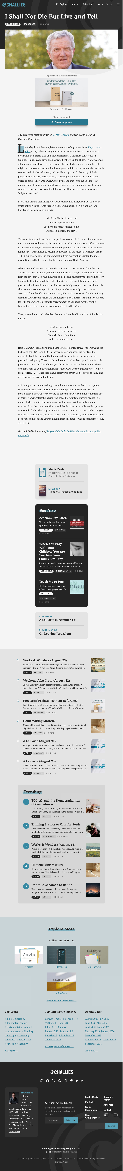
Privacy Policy (61, 1162)
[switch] (100, 4)
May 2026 (102, 1022)
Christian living (14, 1027)
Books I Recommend (91, 1108)
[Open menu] (118, 4)
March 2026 (103, 1027)
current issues (13, 1031)
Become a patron (63, 122)
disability (28, 1031)
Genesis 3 (61, 1018)
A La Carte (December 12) (57, 620)
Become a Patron (108, 1098)
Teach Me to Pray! (52, 581)
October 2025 (109, 1039)
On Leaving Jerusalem (55, 633)
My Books (89, 1101)
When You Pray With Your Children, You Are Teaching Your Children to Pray (52, 551)
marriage (11, 1035)
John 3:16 (63, 1022)
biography (20, 1018)
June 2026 (90, 1022)
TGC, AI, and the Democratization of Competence (55, 802)
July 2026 (104, 1018)
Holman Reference (68, 76)
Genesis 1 (50, 1018)
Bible (9, 1018)
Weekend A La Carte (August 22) (46, 680)
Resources (61, 966)
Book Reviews (94, 966)
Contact (107, 1109)
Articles (29, 966)
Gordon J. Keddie (61, 134)
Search (111, 1125)
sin (29, 1039)
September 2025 (93, 1043)
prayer (21, 1039)
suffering (11, 1043)
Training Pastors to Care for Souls (55, 824)
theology (23, 1043)
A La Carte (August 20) (39, 761)
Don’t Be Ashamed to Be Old (51, 885)
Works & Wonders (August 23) (45, 660)
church (28, 1027)
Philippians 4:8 (66, 1035)
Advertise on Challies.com (61, 109)
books (24, 1022)
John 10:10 (50, 1027)
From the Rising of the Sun (65, 492)
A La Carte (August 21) (39, 741)
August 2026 (91, 1018)
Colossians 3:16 (53, 1039)
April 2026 (90, 1027)
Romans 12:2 (66, 1031)
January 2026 (107, 1031)
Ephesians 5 (51, 1035)
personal (10, 1039)
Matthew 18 (51, 1022)
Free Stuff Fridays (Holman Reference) (50, 700)
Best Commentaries (92, 1116)
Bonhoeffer (12, 1022)
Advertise (108, 1104)
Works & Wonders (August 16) (53, 844)
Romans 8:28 (51, 1031)
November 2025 (93, 1039)
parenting (24, 1035)
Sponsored (29, 24)
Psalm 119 (72, 1018)
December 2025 (93, 1035)
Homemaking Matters (39, 721)
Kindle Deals (63, 472)
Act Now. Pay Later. (53, 518)
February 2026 (92, 1031)
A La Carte (61, 993)
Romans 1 (62, 1027)
